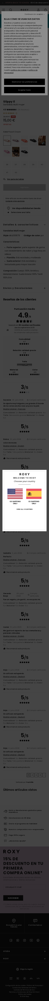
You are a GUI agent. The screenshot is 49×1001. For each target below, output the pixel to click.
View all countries (24, 509)
